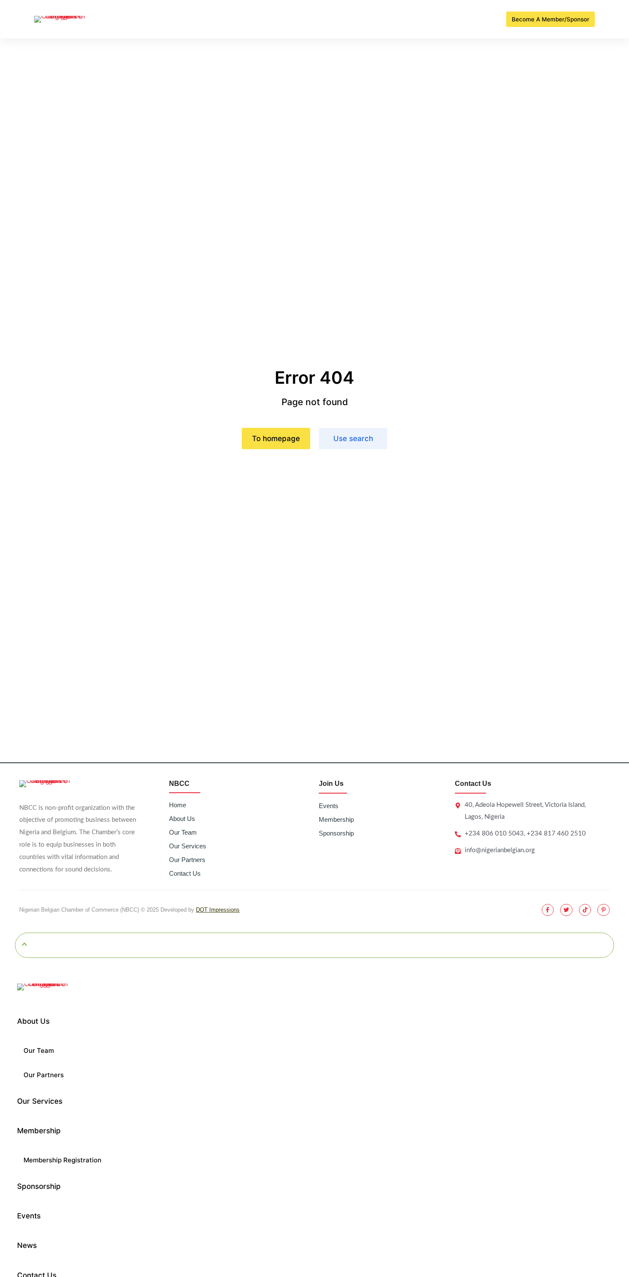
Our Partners (187, 859)
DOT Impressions (218, 910)
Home (177, 805)
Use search (353, 438)
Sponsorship (336, 833)
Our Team (183, 832)
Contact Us (185, 873)
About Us (182, 818)
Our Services (187, 846)
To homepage (276, 438)
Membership (336, 819)
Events (328, 805)
